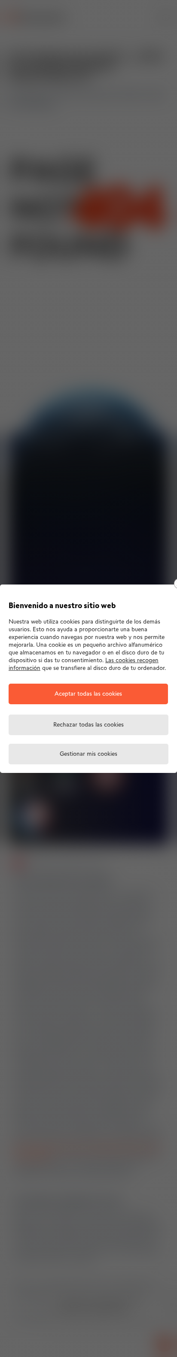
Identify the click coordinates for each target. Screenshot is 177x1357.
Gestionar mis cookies (88, 754)
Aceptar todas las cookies (88, 694)
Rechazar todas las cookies (88, 725)
